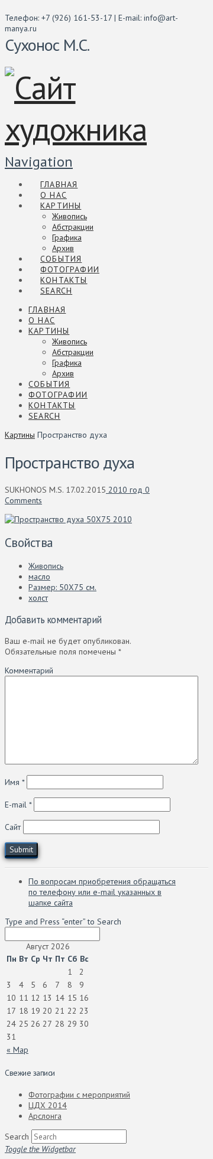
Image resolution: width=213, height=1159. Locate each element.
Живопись (45, 566)
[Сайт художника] (92, 128)
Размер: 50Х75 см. (62, 587)
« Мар (17, 1049)
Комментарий (29, 670)
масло (39, 576)
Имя (14, 782)
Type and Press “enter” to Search (63, 921)
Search (17, 1136)
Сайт (13, 827)
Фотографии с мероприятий (79, 1094)
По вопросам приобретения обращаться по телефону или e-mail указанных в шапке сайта (102, 892)
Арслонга (45, 1116)
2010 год (124, 489)
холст (38, 597)
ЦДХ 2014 (47, 1105)
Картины (20, 434)
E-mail (18, 804)
